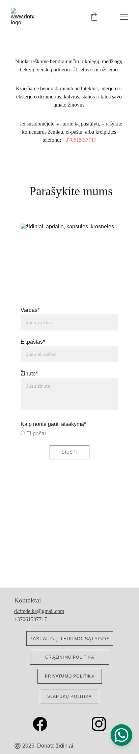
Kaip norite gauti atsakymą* (53, 424)
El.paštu (35, 433)
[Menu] (124, 17)
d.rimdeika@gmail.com (39, 611)
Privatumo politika (69, 676)
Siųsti (69, 452)
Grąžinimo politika (69, 657)
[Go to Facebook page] (43, 724)
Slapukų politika (69, 696)
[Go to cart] (94, 17)
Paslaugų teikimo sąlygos (69, 638)
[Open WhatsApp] (121, 735)
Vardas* (30, 310)
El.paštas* (33, 342)
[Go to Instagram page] (99, 724)
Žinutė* (29, 373)
